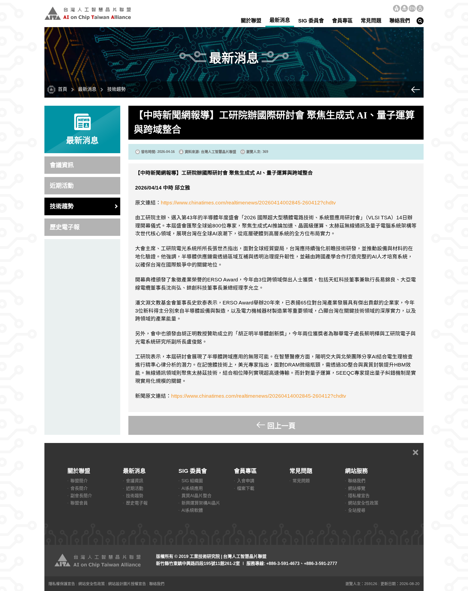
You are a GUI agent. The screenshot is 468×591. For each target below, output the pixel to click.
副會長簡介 (81, 495)
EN (412, 8)
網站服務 (356, 471)
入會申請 (245, 480)
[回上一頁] (415, 89)
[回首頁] (98, 560)
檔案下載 (245, 488)
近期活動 (62, 185)
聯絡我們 (399, 21)
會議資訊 (62, 165)
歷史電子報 (65, 227)
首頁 (396, 8)
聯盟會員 (79, 503)
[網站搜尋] (420, 20)
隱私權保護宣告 (61, 584)
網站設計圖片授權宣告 (127, 584)
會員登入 (420, 8)
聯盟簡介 (79, 480)
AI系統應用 (192, 488)
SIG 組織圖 (192, 480)
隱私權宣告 (359, 495)
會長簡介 (79, 488)
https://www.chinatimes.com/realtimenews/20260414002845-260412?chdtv (248, 202)
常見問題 (371, 21)
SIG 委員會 (311, 21)
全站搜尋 (356, 510)
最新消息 (279, 20)
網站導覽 (404, 8)
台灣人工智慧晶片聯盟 (87, 13)
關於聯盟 (251, 21)
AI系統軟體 (192, 510)
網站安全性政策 (363, 503)
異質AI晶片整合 (196, 495)
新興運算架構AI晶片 (200, 503)
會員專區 (342, 21)
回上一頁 (281, 426)
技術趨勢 (62, 206)
